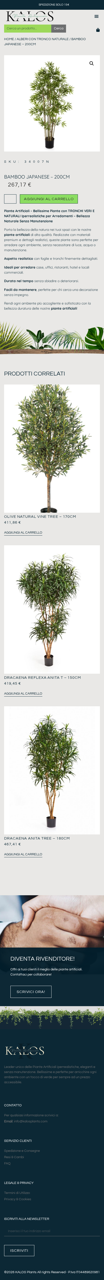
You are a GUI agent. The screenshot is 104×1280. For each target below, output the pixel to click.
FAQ (7, 1163)
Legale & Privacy (19, 1183)
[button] (96, 16)
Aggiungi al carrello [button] (23, 532)
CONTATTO (13, 1105)
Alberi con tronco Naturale (43, 39)
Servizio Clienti (18, 1141)
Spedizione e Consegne (22, 1151)
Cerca (58, 28)
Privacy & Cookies (17, 1199)
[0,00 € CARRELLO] (98, 30)
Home (9, 39)
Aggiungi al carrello (49, 199)
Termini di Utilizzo (17, 1193)
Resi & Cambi (14, 1157)
